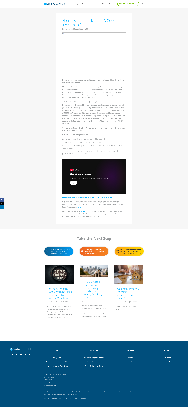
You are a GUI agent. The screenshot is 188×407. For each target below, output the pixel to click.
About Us (102, 4)
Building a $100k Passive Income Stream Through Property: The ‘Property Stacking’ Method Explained (91, 289)
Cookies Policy (62, 398)
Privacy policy (54, 398)
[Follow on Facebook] (12, 354)
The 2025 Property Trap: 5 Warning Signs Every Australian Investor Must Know (59, 293)
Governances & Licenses (72, 398)
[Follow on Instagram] (17, 354)
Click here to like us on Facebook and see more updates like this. (87, 197)
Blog (76, 4)
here (79, 207)
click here (84, 211)
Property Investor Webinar (128, 4)
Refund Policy (82, 398)
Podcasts (83, 4)
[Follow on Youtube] (21, 354)
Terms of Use (47, 398)
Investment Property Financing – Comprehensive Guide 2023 (127, 293)
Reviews (112, 4)
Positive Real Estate (71, 29)
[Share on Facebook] (2, 200)
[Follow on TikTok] (30, 354)
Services (91, 4)
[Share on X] (2, 203)
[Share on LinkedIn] (2, 207)
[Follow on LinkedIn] (25, 354)
